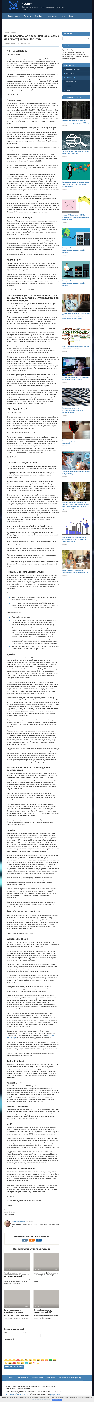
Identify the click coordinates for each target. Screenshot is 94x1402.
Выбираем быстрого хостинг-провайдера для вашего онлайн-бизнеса (73, 250)
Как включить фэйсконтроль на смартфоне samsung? (46, 1274)
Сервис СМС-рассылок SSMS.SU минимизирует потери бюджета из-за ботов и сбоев (75, 217)
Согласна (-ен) (57, 1399)
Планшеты (27, 16)
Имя (5, 1332)
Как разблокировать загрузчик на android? (43, 1311)
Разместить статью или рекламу (69, 1378)
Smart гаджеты (52, 16)
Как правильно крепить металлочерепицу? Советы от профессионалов (72, 410)
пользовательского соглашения (15, 1395)
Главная (10, 1378)
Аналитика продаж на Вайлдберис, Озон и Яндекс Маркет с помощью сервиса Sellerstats (74, 539)
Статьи (71, 16)
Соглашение (50, 1378)
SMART (27, 4)
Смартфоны (39, 16)
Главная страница (14, 16)
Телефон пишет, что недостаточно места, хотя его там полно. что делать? (16, 1275)
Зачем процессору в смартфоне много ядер (13, 1311)
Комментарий (9, 1339)
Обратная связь (22, 1378)
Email (25, 1332)
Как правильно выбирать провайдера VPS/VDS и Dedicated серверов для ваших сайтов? (75, 184)
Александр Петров (18, 1221)
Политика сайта (37, 1378)
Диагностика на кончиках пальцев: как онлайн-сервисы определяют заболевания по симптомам (76, 316)
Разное (63, 16)
